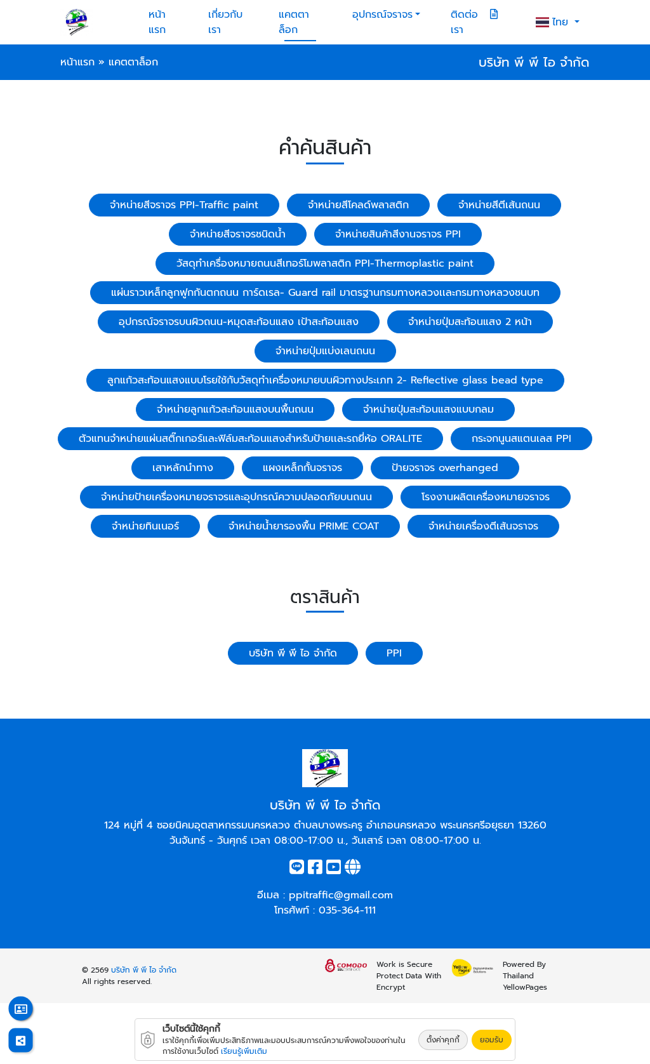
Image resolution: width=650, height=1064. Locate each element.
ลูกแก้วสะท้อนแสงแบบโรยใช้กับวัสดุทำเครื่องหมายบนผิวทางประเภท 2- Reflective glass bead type (325, 380)
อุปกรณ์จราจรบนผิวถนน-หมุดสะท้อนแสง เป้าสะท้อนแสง (239, 321)
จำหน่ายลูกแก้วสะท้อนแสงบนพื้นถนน (235, 409)
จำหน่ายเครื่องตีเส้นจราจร (483, 526)
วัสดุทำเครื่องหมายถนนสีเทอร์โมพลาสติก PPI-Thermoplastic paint (325, 263)
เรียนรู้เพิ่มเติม (244, 1051)
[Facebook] (315, 869)
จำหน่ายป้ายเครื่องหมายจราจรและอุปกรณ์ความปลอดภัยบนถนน (236, 497)
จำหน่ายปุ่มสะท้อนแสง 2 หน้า (470, 321)
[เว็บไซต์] (353, 869)
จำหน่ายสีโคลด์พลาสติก (358, 205)
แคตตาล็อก (294, 22)
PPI (394, 653)
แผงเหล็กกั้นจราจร (302, 467)
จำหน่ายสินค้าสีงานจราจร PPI (398, 234)
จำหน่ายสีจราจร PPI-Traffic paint (184, 205)
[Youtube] (333, 869)
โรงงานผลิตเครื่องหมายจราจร (485, 497)
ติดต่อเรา (464, 22)
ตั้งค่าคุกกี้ (443, 1040)
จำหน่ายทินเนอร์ (145, 526)
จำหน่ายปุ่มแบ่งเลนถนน (325, 351)
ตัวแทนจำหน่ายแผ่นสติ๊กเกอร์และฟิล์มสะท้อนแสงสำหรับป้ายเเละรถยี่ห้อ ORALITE (250, 438)
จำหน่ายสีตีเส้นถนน (499, 205)
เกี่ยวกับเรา (225, 22)
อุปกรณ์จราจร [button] (382, 14)
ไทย (562, 22)
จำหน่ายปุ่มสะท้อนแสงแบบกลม (428, 409)
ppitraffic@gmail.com (341, 895)
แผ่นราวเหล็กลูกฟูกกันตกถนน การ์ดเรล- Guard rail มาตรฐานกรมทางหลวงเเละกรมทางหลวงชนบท (325, 292)
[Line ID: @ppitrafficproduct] (296, 869)
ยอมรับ (491, 1040)
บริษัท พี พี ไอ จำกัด (293, 653)
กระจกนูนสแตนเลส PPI (521, 438)
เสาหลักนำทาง (182, 467)
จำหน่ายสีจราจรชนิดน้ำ (238, 234)
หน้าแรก (157, 22)
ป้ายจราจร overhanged (445, 467)
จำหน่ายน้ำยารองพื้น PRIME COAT (304, 526)
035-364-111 (347, 910)
